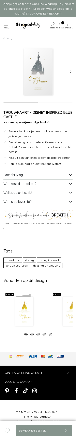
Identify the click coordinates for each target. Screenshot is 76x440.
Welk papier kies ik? (17, 193)
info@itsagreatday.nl (38, 416)
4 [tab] (44, 334)
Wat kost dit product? (19, 184)
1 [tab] (26, 334)
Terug (9, 38)
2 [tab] (32, 334)
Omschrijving (13, 175)
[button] (54, 25)
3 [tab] (38, 334)
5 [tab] (50, 334)
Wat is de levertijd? (17, 202)
